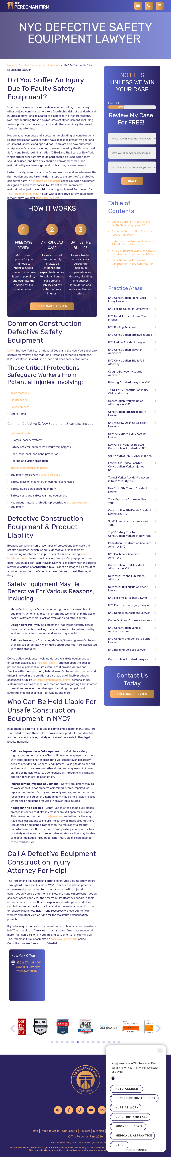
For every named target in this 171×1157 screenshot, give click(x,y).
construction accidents (45, 181)
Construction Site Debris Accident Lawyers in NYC (129, 512)
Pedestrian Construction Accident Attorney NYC (129, 545)
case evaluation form (64, 939)
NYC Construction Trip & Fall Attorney (126, 362)
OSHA (11, 350)
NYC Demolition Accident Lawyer (129, 612)
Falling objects (20, 407)
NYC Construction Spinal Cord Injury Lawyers (127, 299)
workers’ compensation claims (51, 680)
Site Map (98, 1130)
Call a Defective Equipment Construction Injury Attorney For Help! (132, 264)
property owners (52, 816)
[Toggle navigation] (160, 6)
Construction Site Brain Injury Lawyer (127, 413)
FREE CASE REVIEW (52, 306)
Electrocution (19, 400)
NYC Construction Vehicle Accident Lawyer (124, 629)
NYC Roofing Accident (122, 327)
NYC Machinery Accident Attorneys (123, 556)
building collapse (49, 474)
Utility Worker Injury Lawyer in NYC (130, 455)
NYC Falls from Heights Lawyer (127, 597)
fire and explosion (78, 502)
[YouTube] (91, 1110)
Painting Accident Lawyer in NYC (129, 382)
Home (11, 65)
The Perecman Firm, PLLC (23, 193)
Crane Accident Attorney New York (130, 620)
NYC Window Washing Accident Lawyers (128, 424)
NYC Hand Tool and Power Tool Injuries (127, 318)
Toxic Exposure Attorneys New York (127, 501)
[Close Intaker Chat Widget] (160, 1050)
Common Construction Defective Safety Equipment (132, 233)
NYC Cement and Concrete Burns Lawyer (129, 640)
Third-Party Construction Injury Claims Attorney (128, 391)
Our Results (69, 1130)
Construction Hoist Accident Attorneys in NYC (126, 567)
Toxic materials (20, 393)
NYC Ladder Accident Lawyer (126, 342)
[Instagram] (58, 1110)
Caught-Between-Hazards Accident (125, 373)
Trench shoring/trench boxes (29, 467)
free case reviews (47, 198)
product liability (48, 662)
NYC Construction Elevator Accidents (125, 351)
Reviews (85, 1130)
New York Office (23, 956)
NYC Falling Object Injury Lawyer (128, 308)
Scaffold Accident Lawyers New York (128, 523)
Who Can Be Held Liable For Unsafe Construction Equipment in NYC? (133, 252)
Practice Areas (50, 1130)
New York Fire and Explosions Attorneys (126, 577)
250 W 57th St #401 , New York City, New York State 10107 (29, 967)
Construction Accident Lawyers (39, 65)
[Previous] (13, 1028)
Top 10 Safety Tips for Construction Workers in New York (129, 534)
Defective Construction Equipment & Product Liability (134, 243)
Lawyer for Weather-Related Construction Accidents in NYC (127, 446)
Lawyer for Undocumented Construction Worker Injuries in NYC (127, 466)
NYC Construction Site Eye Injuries (130, 334)
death (24, 558)
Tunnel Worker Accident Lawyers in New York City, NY (128, 479)
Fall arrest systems (22, 433)
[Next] (157, 1028)
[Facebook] (69, 1110)
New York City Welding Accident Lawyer (128, 435)
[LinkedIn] (102, 1110)
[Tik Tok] (80, 1110)
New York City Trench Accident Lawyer (127, 490)
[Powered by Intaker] (143, 1150)
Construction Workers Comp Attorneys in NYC (125, 402)
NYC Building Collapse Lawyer (127, 649)
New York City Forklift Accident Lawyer (128, 588)
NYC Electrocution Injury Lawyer (128, 605)
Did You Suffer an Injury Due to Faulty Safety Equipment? (131, 223)
